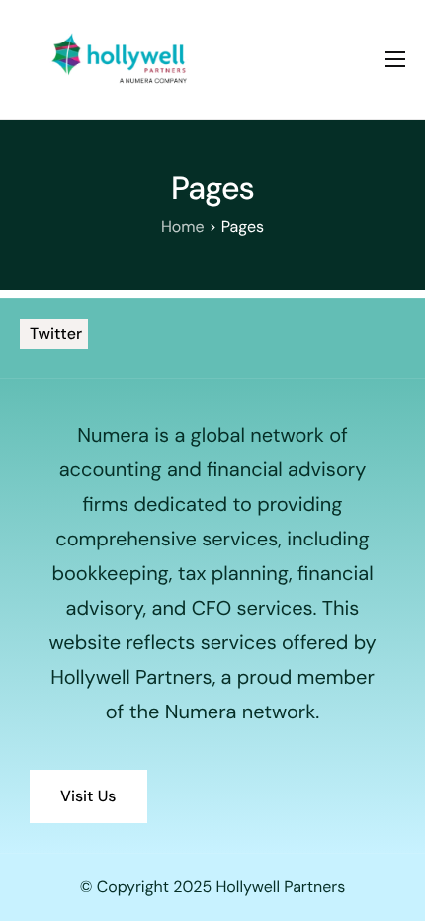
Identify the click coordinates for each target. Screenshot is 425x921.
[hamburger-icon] (395, 59)
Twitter (54, 333)
